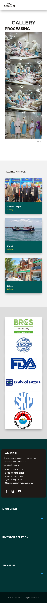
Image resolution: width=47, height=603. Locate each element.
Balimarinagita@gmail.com (20, 483)
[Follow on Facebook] (6, 491)
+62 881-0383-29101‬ (15, 473)
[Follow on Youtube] (19, 491)
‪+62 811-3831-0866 (15, 476)
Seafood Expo (14, 206)
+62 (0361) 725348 (14, 480)
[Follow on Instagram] (13, 491)
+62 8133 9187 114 (15, 469)
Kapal (10, 246)
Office (10, 286)
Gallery (10, 209)
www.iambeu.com (11, 465)
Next (39, 141)
